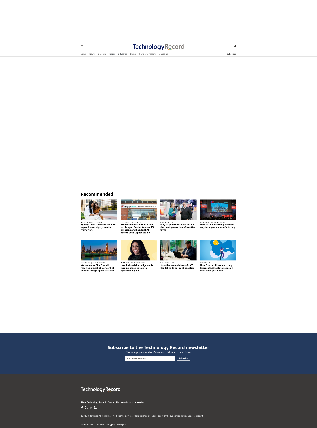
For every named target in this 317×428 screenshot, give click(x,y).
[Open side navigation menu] (82, 46)
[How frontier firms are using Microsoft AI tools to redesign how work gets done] (218, 250)
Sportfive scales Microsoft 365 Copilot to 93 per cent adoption (177, 266)
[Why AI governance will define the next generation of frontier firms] (178, 209)
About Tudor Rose (87, 425)
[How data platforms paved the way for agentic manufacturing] (218, 209)
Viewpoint (204, 222)
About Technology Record (93, 402)
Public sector (99, 263)
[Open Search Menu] (235, 46)
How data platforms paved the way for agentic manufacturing (217, 226)
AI (172, 222)
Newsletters (126, 402)
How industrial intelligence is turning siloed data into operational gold (137, 268)
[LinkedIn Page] (91, 407)
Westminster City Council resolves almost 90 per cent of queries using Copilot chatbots (97, 268)
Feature (203, 263)
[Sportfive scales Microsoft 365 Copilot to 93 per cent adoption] (178, 250)
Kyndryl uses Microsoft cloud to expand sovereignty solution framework (98, 227)
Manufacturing (218, 222)
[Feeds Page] (95, 407)
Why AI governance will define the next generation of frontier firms (177, 227)
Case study (125, 222)
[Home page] (158, 46)
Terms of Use (99, 425)
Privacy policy (110, 425)
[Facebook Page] (82, 407)
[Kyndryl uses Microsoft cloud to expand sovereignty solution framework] (99, 209)
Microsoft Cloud (94, 222)
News (83, 222)
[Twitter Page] (86, 407)
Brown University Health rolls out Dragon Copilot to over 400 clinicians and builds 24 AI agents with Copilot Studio (137, 228)
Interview (164, 222)
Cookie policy (121, 425)
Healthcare (137, 222)
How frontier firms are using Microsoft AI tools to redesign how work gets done (216, 268)
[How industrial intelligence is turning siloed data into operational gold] (139, 250)
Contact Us (113, 402)
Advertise (139, 402)
